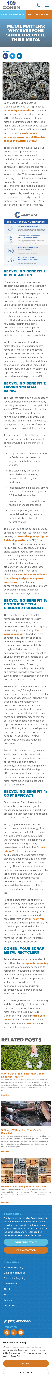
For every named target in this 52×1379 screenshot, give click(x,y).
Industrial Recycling (13, 1267)
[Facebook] (7, 1332)
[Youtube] (21, 1332)
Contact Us (9, 1305)
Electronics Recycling (14, 1278)
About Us (8, 1289)
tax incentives (35, 918)
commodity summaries (18, 110)
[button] (47, 5)
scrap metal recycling (35, 963)
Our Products (10, 1283)
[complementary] (26, 1358)
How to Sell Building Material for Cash (23, 1186)
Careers (8, 1300)
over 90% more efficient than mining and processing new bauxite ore (25, 578)
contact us (33, 1023)
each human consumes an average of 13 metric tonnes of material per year (24, 137)
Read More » (5, 1095)
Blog (6, 1294)
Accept (26, 1363)
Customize (26, 1372)
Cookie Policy (15, 1356)
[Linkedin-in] (14, 1332)
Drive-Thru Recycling (14, 1272)
